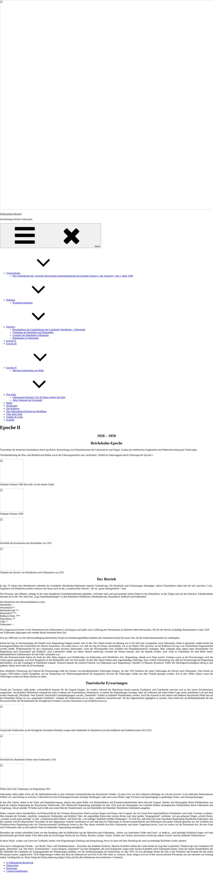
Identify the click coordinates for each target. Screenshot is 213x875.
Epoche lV (11, 367)
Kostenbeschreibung (22, 302)
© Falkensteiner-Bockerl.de (19, 862)
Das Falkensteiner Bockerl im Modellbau (26, 411)
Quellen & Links (14, 417)
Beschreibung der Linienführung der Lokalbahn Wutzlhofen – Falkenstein (48, 329)
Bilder (9, 403)
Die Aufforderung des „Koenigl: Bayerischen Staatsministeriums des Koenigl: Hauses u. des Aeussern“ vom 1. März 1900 (72, 276)
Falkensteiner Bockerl (11, 214)
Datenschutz (12, 865)
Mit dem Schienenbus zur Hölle (28, 370)
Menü (97, 246)
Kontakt (10, 419)
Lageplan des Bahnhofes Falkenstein (30, 335)
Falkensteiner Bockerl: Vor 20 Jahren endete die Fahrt (38, 397)
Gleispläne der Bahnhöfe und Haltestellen (32, 332)
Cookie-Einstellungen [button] (17, 871)
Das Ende (11, 394)
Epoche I (10, 326)
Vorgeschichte (13, 273)
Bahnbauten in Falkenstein (25, 338)
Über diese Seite (14, 414)
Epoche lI (11, 340)
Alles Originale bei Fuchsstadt (27, 400)
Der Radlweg (12, 408)
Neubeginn (11, 405)
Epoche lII (11, 343)
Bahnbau (10, 300)
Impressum (11, 868)
